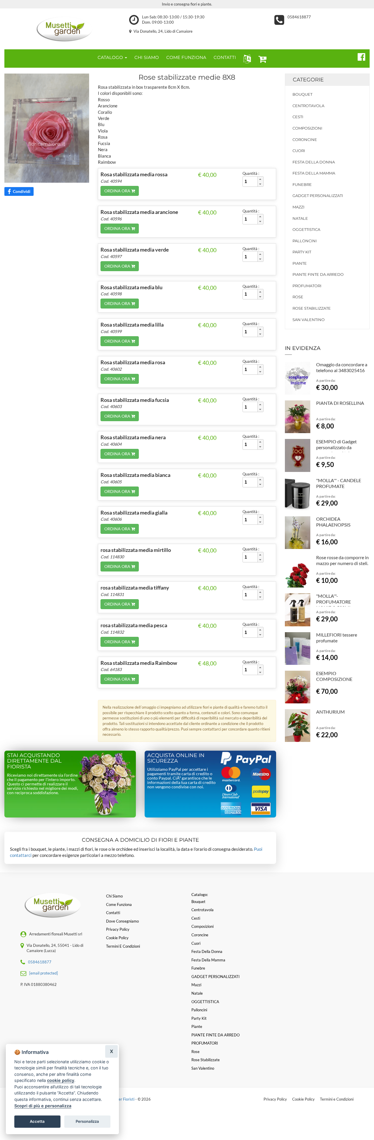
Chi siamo (114, 896)
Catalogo (111, 57)
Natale (300, 218)
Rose (297, 296)
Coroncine (304, 139)
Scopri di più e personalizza (42, 1105)
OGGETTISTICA (306, 229)
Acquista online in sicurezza (176, 758)
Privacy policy (117, 929)
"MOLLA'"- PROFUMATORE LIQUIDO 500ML (334, 601)
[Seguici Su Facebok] (359, 56)
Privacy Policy (275, 1099)
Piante (299, 263)
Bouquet (302, 94)
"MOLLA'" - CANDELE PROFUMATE (338, 483)
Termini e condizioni (123, 946)
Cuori (298, 150)
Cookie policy (117, 937)
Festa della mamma (313, 173)
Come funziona (119, 904)
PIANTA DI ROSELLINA (340, 403)
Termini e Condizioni (337, 1099)
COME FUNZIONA (186, 57)
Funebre (302, 184)
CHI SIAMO (146, 57)
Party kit (301, 252)
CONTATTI (225, 57)
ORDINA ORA (117, 190)
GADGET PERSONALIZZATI (317, 195)
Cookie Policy (303, 1099)
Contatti (113, 912)
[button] (245, 58)
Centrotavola (308, 105)
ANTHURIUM (330, 711)
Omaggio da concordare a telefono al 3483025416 (341, 367)
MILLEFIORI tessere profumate (336, 637)
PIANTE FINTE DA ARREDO (318, 274)
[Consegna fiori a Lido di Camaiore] (62, 27)
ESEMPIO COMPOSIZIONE (334, 676)
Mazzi (298, 207)
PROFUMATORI (306, 285)
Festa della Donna (313, 162)
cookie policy (60, 1080)
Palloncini (304, 240)
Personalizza (87, 1121)
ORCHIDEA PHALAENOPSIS (333, 521)
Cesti (297, 116)
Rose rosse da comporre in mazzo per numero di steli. (342, 560)
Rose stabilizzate (311, 308)
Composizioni (307, 128)
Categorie (308, 79)
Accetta (37, 1121)
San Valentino (308, 319)
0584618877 (299, 17)
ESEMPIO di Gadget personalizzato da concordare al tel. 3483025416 (336, 450)
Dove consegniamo (122, 921)
